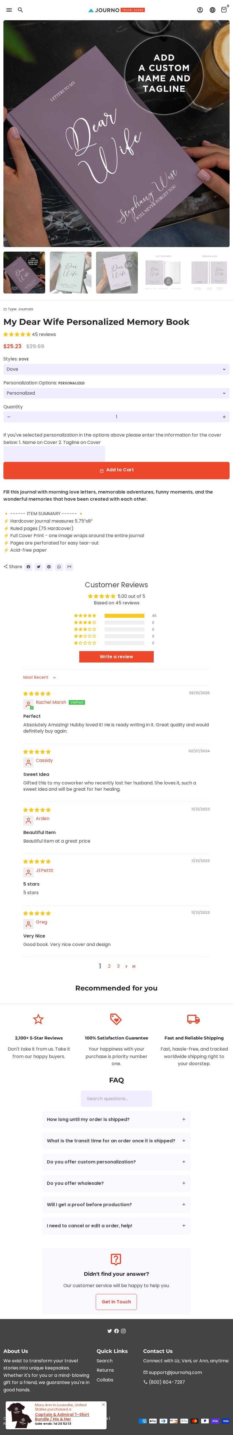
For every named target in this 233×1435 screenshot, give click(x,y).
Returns (105, 1370)
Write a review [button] (116, 656)
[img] (37, 693)
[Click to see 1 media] (24, 272)
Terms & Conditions (91, 1418)
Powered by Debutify (82, 1423)
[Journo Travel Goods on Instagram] (123, 1331)
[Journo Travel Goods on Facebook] (116, 1331)
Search (105, 1360)
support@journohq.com (172, 1372)
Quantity (13, 406)
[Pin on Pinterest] (49, 567)
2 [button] (109, 966)
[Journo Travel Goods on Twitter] (109, 1331)
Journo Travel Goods (53, 1418)
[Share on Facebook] (28, 567)
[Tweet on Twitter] (39, 567)
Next (222, 133)
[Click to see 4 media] (163, 272)
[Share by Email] (69, 567)
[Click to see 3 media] (117, 272)
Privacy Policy (15, 1423)
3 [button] (118, 966)
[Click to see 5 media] (209, 272)
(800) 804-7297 (164, 1382)
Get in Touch (116, 1302)
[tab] (116, 1119)
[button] (17, 334)
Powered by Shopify (46, 1423)
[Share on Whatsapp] (59, 567)
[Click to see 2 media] (70, 272)
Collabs (105, 1380)
